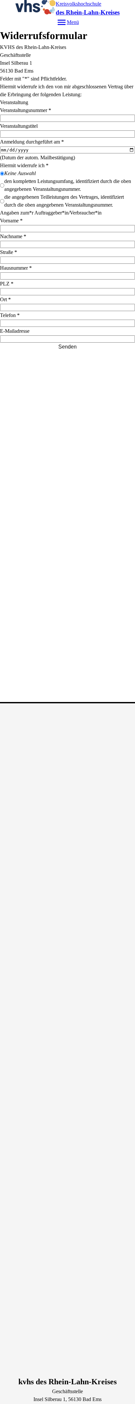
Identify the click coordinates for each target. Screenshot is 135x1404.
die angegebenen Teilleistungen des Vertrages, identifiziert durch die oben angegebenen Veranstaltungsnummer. (64, 201)
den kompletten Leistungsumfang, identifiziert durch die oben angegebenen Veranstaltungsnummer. (67, 185)
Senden (67, 347)
